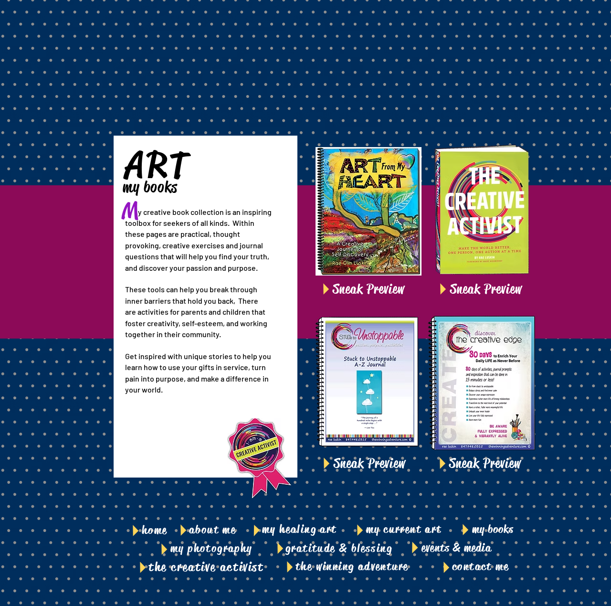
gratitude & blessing (338, 548)
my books (493, 529)
